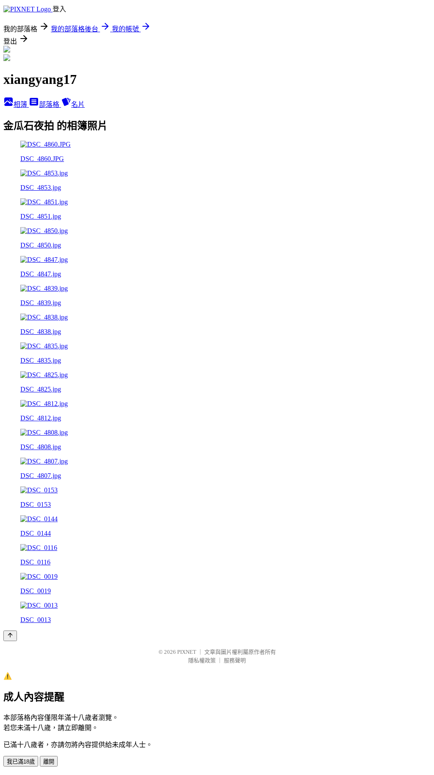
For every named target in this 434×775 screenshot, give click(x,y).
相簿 (21, 104)
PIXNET (186, 652)
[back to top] (10, 636)
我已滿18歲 (21, 761)
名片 (78, 104)
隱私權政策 (202, 660)
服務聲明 (235, 660)
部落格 (50, 104)
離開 (48, 761)
